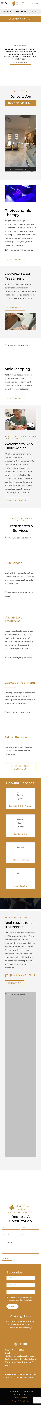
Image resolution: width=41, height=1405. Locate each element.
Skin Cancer (20, 11)
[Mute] (30, 169)
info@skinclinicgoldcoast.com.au (19, 1356)
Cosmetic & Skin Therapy (20, 798)
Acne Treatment (20, 852)
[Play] (7, 169)
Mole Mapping (20, 878)
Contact (34, 11)
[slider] (19, 169)
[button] (20, 143)
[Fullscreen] (33, 169)
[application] (20, 143)
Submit (12, 1306)
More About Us (16, 500)
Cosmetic (7, 11)
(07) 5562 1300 (35, 3)
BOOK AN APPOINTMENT (20, 19)
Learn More (14, 259)
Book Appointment (20, 62)
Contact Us (14, 983)
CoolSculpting (20, 826)
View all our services (20, 767)
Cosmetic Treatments (20, 682)
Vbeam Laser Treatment (14, 619)
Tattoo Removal (16, 737)
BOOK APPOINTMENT (20, 103)
